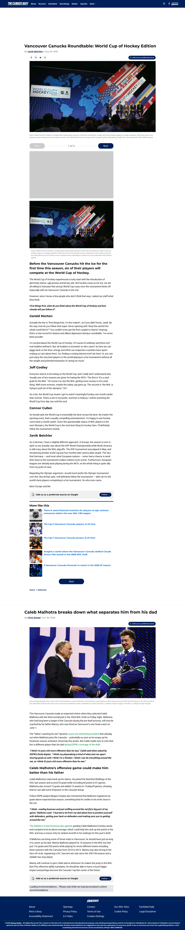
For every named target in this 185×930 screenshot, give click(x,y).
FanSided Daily (146, 906)
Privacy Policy (70, 911)
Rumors (42, 4)
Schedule (52, 4)
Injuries (83, 4)
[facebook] (169, 4)
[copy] (45, 57)
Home (32, 590)
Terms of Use (94, 911)
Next (105, 146)
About (32, 906)
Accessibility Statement (41, 916)
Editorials (42, 590)
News (33, 4)
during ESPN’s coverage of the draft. (82, 744)
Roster (75, 4)
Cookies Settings (95, 916)
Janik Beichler (35, 51)
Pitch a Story (35, 911)
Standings (64, 4)
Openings (68, 906)
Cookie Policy (121, 911)
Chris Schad (34, 617)
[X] (164, 4)
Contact (91, 906)
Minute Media (16, 923)
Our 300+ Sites (121, 906)
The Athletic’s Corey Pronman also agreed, (50, 826)
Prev (37, 146)
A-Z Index (68, 916)
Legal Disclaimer (147, 911)
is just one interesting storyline (83, 734)
